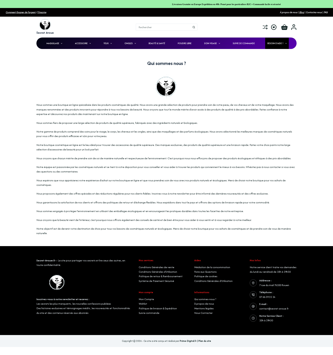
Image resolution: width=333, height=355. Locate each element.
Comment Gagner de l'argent (21, 12)
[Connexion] (294, 27)
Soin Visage (210, 43)
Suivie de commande (244, 43)
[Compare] (265, 27)
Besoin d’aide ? (275, 43)
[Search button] (193, 27)
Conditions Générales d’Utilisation (158, 272)
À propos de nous (204, 304)
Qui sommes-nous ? (205, 299)
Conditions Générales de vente (156, 267)
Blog (301, 12)
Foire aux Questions (205, 272)
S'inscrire (41, 12)
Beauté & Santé (157, 43)
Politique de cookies (205, 276)
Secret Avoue (45, 33)
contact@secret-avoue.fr (274, 308)
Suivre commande (149, 313)
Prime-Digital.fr (188, 341)
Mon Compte (146, 299)
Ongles (129, 43)
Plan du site (204, 341)
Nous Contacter (203, 313)
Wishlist (143, 304)
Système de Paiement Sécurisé (156, 281)
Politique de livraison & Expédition (158, 308)
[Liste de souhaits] (273, 27)
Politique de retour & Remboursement (160, 276)
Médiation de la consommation (212, 267)
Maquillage (52, 43)
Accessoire (81, 43)
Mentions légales (204, 308)
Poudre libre (184, 43)
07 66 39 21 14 (267, 297)
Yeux (106, 43)
